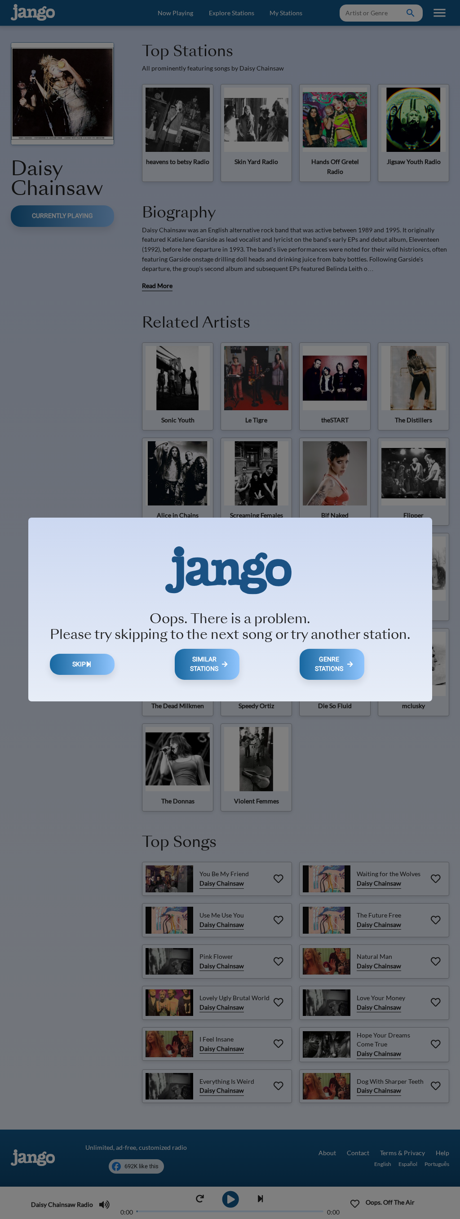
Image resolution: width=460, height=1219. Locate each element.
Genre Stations (329, 664)
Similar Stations (204, 664)
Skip (79, 664)
